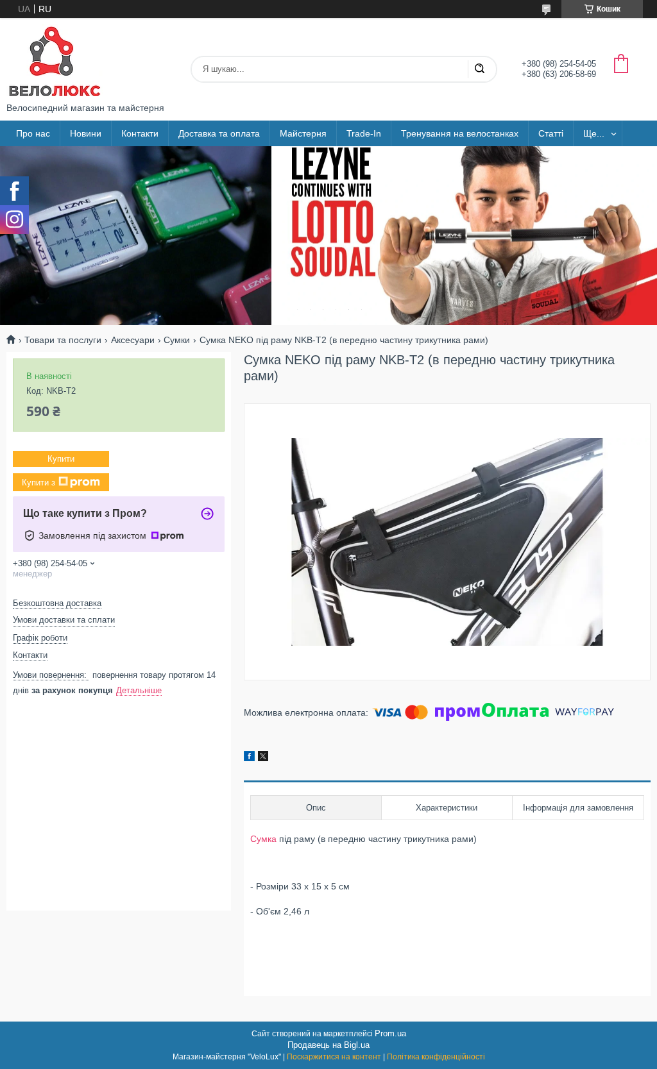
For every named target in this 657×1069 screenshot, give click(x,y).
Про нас (33, 133)
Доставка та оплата (219, 133)
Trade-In (363, 133)
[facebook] (249, 758)
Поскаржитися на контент (334, 1056)
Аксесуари (133, 340)
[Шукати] (479, 69)
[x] (263, 758)
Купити (60, 459)
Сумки (177, 340)
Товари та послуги (62, 340)
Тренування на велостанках (459, 133)
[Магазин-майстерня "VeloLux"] (54, 60)
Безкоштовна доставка (57, 603)
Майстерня (303, 133)
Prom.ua (390, 1033)
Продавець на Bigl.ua (328, 1045)
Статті (550, 133)
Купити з (38, 482)
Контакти (139, 133)
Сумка (263, 839)
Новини (85, 133)
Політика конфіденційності (436, 1056)
